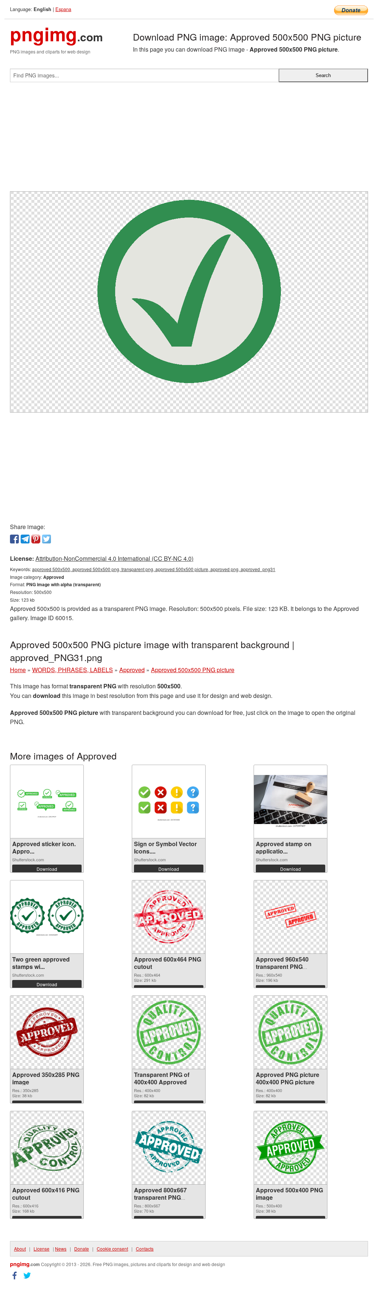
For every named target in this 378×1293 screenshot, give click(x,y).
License (41, 1248)
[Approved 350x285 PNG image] (47, 1032)
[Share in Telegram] (25, 539)
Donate (81, 1248)
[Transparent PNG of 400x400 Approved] (168, 1032)
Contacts (145, 1248)
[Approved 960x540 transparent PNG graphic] (290, 916)
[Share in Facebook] (14, 539)
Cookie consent (112, 1248)
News (60, 1248)
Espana (63, 9)
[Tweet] (46, 539)
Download (47, 869)
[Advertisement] (189, 139)
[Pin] (35, 539)
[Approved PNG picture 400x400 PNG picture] (290, 1032)
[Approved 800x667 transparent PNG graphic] (168, 1147)
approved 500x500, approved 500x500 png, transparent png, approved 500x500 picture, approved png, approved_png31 (153, 569)
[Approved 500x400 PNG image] (290, 1147)
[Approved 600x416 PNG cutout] (47, 1148)
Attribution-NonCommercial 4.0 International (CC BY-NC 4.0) (114, 558)
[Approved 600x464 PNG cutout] (168, 916)
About (20, 1248)
